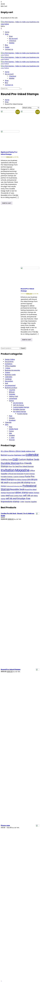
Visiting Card (13, 396)
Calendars (8, 377)
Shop (7, 34)
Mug (10, 427)
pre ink (30, 479)
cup (15, 459)
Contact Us (9, 49)
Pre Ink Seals (12, 483)
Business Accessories (12, 370)
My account (13, 38)
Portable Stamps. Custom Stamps (13, 477)
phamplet (20, 474)
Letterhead (13, 398)
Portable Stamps (19, 409)
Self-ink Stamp (18, 405)
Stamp (11, 401)
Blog (6, 45)
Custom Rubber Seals (28, 459)
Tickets (7, 372)
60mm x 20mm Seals (17, 451)
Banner (4, 455)
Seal (6, 383)
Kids (10, 433)
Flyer (10, 416)
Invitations (8, 364)
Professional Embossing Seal (14, 486)
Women (12, 440)
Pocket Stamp (22, 414)
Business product (11, 388)
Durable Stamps (10, 463)
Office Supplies (10, 366)
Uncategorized (10, 385)
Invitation (8, 470)
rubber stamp (21, 492)
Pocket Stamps (29, 474)
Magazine (22, 470)
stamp (16, 501)
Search (23, 348)
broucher (10, 455)
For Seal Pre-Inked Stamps (23, 466)
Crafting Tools (6, 459)
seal (8, 495)
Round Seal (10, 493)
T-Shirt (22, 502)
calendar (32, 455)
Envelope (12, 420)
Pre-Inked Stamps (19, 411)
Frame (11, 431)
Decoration (9, 381)
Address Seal (30, 451)
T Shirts (7, 368)
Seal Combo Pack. (16, 496)
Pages (7, 47)
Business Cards (10, 375)
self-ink (26, 495)
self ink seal (11, 498)
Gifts (6, 425)
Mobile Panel (13, 429)
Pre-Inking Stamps (20, 480)
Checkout (12, 41)
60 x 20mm (5, 451)
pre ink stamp (23, 482)
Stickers (12, 418)
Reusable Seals (17, 489)
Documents (9, 362)
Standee (12, 394)
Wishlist (11, 43)
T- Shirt (11, 438)
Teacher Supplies (31, 502)
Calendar (8, 422)
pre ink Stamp (18, 403)
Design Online (10, 359)
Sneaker (12, 435)
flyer (10, 466)
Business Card (19, 455)
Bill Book (12, 392)
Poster (28, 476)
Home (7, 32)
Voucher (12, 390)
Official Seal (12, 474)
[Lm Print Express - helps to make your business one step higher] (20, 24)
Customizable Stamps (21, 407)
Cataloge (8, 379)
